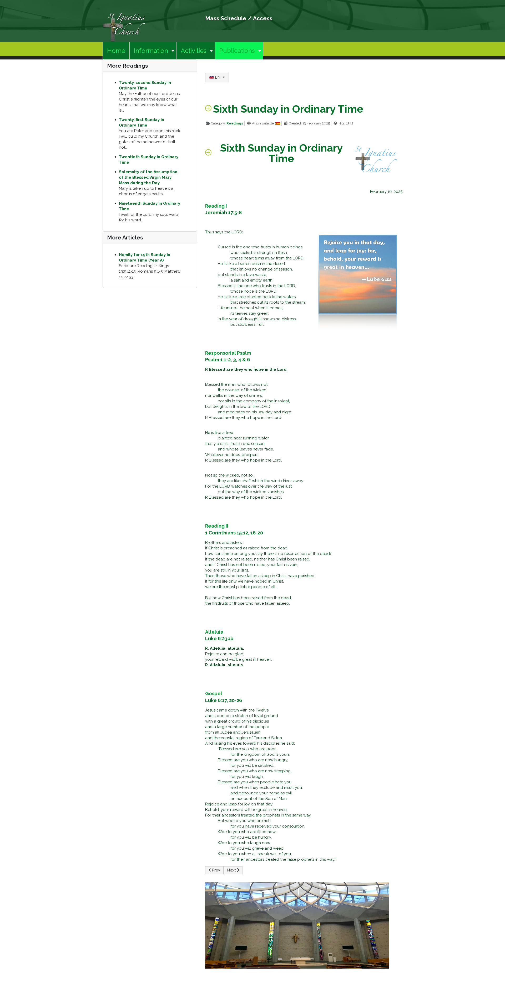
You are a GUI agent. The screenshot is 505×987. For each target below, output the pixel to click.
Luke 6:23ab (219, 638)
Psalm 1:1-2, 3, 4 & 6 (227, 359)
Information (151, 50)
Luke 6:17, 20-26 (223, 700)
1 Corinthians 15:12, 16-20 (234, 532)
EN (217, 77)
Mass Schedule (225, 18)
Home (116, 50)
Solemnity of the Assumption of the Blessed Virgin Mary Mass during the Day (148, 177)
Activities (193, 50)
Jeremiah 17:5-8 (223, 212)
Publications (237, 50)
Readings (234, 123)
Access (262, 18)
